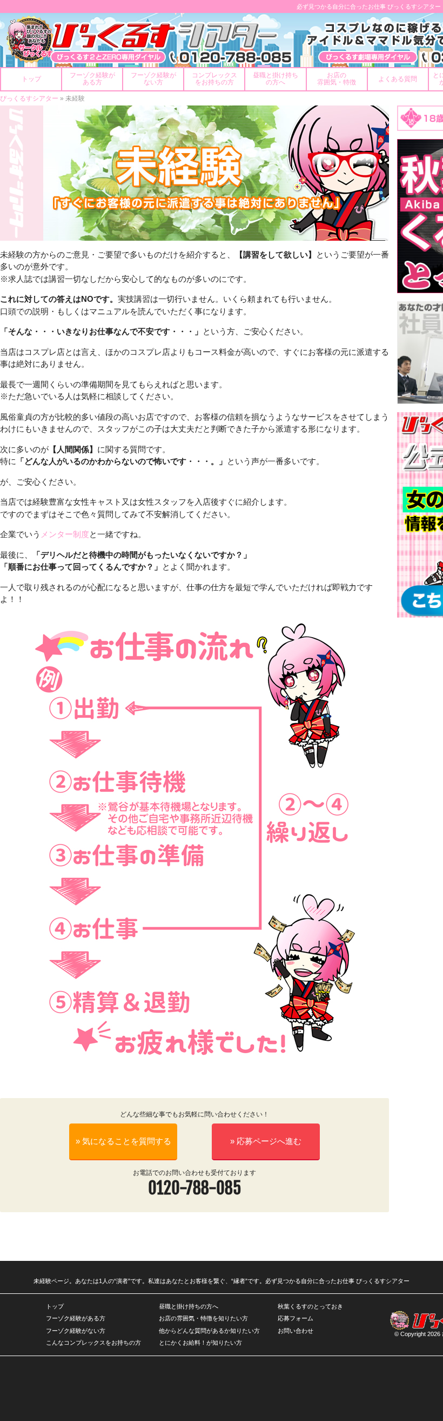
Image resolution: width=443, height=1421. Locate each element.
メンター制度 (65, 534)
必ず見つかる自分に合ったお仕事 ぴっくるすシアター (369, 6)
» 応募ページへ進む (265, 1141)
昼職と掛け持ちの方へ (188, 1306)
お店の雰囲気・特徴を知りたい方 (203, 1318)
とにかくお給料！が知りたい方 (200, 1342)
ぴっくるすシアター (29, 98)
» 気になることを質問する (123, 1141)
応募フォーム (295, 1318)
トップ (55, 1306)
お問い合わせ (295, 1330)
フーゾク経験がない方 (75, 1330)
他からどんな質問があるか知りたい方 (209, 1330)
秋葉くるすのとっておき (310, 1306)
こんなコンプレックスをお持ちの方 (93, 1342)
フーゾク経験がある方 (75, 1318)
